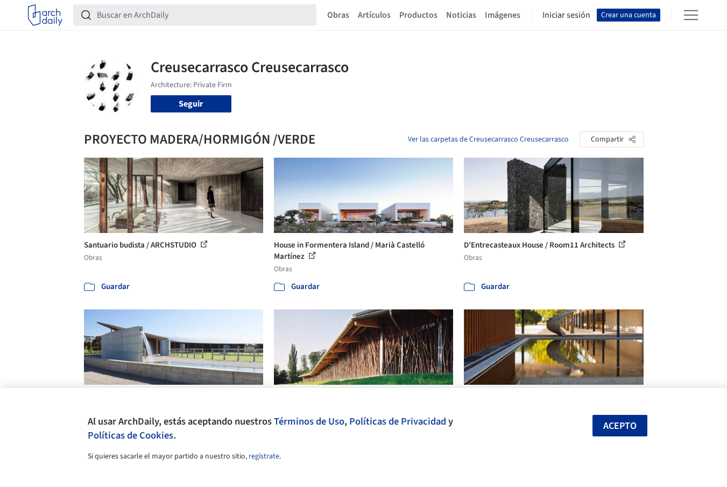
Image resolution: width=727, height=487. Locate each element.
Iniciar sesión (566, 15)
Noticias (461, 15)
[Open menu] (691, 15)
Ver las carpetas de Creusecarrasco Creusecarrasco (488, 139)
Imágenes (502, 15)
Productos (418, 15)
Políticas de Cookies (130, 435)
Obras (338, 15)
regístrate (264, 456)
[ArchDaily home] (45, 15)
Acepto (620, 426)
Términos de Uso (309, 421)
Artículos (374, 15)
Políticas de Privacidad (397, 421)
